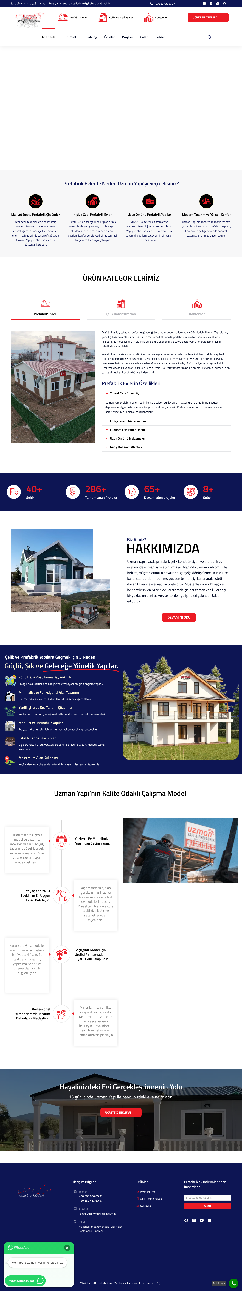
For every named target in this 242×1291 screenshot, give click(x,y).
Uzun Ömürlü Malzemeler (127, 438)
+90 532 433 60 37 (164, 4)
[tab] (45, 309)
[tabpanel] (121, 391)
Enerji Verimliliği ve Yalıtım (128, 421)
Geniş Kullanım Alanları (126, 447)
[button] (67, 1248)
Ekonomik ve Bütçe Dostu (127, 429)
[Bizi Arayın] (233, 1283)
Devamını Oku (178, 617)
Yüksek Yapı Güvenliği (124, 393)
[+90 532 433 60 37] (151, 4)
